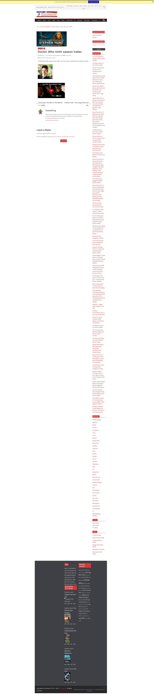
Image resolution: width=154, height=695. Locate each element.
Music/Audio (87, 20)
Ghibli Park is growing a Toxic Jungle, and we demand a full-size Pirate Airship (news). (98, 229)
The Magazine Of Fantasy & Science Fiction (84, 611)
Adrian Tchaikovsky (82, 572)
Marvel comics (84, 592)
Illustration (69, 20)
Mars (80, 592)
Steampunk (95, 503)
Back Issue (82, 575)
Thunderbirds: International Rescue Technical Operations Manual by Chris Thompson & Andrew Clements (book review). (98, 296)
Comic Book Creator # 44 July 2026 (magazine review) (98, 367)
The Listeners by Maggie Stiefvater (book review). (97, 181)
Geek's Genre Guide (98, 538)
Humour (94, 461)
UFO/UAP (86, 618)
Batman (87, 575)
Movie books (96, 477)
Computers (76, 5)
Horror (92, 5)
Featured (95, 448)
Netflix (87, 595)
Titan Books (85, 615)
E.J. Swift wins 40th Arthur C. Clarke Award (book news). (98, 211)
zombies (80, 620)
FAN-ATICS (95, 443)
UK (65, 603)
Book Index (95, 523)
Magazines (79, 20)
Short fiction (96, 490)
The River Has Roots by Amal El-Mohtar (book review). (98, 340)
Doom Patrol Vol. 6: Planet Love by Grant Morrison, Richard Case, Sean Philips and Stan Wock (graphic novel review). (98, 103)
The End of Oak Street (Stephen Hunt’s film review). (98, 205)
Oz (71, 603)
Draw (86, 583)
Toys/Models (95, 20)
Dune (89, 583)
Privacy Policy (89, 691)
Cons (49, 20)
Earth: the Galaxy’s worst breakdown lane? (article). (97, 242)
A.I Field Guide (96, 535)
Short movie (96, 493)
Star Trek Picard (85, 604)
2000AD (80, 570)
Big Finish (80, 577)
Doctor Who (40, 48)
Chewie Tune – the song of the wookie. (76, 104)
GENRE (94, 456)
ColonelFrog (53, 55)
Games (63, 20)
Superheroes (96, 506)
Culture (80, 5)
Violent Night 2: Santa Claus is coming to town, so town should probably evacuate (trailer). (98, 259)
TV (99, 20)
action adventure (85, 570)
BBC (89, 575)
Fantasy (85, 5)
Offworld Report (97, 482)
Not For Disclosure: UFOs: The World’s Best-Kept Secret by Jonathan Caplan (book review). (98, 219)
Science (96, 5)
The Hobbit (84, 608)
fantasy (80, 585)
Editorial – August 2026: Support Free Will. (98, 306)
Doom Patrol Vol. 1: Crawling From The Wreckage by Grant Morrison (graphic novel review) (98, 358)
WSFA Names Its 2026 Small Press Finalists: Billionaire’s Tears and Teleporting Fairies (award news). (98, 79)
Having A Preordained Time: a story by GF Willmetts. (98, 312)
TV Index (95, 527)
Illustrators (84, 588)
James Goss (80, 590)
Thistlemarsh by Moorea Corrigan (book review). (97, 132)
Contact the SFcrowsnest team (100, 689)
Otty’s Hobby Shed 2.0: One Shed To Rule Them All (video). (98, 286)
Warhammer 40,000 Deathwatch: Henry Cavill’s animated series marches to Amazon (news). (98, 269)
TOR (87, 615)
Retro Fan (80, 599)
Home (48, 27)
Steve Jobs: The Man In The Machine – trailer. (50, 104)
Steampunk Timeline (98, 549)
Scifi (100, 5)
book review (85, 577)
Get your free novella (93, 1)
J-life (89, 5)
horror (80, 588)
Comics (53, 20)
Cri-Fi (93, 435)
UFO (82, 618)
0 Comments (68, 55)
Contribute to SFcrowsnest (89, 689)
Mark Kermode (86, 590)
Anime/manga (70, 5)
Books (44, 20)
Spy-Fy (83, 8)
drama (84, 583)
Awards (39, 20)
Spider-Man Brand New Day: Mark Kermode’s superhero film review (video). (97, 348)
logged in (45, 133)
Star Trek (95, 498)
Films (58, 20)
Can (74, 603)
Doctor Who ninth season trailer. (47, 57)
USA (68, 603)
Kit (74, 20)
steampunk (84, 606)
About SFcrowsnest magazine (79, 689)
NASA (84, 595)
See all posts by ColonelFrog (51, 120)
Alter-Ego (88, 572)
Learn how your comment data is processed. (64, 136)
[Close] (152, 2)
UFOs (89, 618)
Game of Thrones (85, 586)
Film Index (95, 525)
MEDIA (94, 474)
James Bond (88, 588)
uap (80, 618)
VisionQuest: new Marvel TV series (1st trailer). (98, 155)
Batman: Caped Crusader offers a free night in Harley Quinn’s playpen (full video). (98, 375)
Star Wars (95, 501)
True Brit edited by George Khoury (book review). (98, 58)
